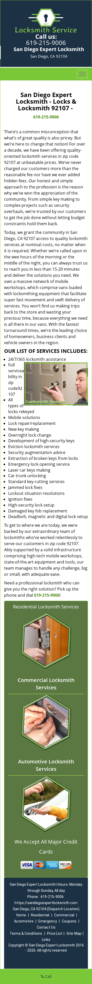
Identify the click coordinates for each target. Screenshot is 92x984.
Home (21, 915)
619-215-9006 (46, 42)
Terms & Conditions (26, 933)
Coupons (69, 921)
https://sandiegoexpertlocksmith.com (46, 903)
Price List (54, 933)
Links (46, 940)
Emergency (47, 921)
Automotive (23, 921)
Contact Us (46, 927)
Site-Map (74, 933)
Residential (40, 915)
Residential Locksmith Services (46, 607)
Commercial (64, 915)
